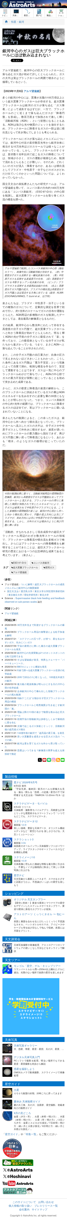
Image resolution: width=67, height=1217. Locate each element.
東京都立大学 (15, 594)
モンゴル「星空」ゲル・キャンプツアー (37, 966)
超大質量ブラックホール (25, 567)
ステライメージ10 (24, 857)
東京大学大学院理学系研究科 (49, 591)
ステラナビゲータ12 (26, 821)
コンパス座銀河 (41, 562)
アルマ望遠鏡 (31, 91)
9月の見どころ (22, 1113)
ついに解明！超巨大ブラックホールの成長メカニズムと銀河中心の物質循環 (35, 585)
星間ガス (49, 567)
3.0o (23, 842)
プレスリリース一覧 (46, 1205)
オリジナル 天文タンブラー (30, 899)
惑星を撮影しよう (24, 1069)
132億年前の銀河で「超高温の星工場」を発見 (40, 732)
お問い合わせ (46, 1202)
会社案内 (24, 1209)
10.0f (24, 860)
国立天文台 (13, 591)
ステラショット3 (24, 839)
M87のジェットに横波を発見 (32, 666)
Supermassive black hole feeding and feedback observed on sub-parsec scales (35, 599)
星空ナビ (19, 875)
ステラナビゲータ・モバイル (31, 803)
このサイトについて (24, 1202)
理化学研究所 (31, 594)
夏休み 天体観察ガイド (27, 1101)
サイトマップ (39, 1209)
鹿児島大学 (26, 591)
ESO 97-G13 (19, 562)
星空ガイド (11, 1134)
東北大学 (44, 594)
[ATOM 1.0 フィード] (58, 759)
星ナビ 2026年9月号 (25, 782)
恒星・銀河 (17, 22)
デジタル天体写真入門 (27, 1057)
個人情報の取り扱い (20, 1205)
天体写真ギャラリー (25, 1045)
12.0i (23, 824)
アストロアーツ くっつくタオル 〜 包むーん (39, 916)
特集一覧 (31, 1134)
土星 (16, 1090)
